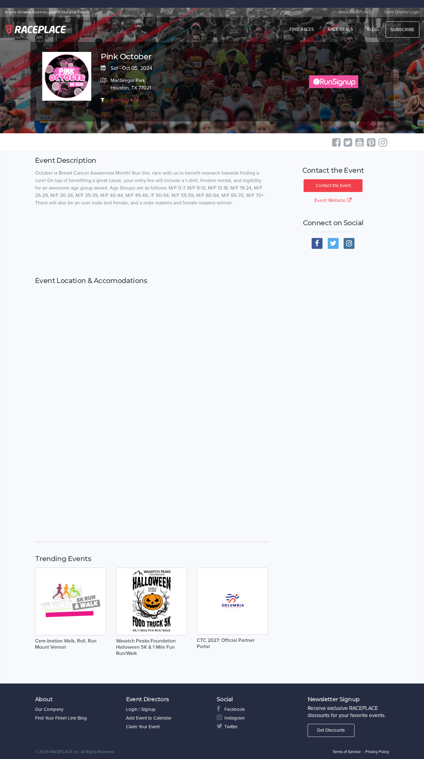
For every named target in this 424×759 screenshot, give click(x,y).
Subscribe (402, 29)
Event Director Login (402, 12)
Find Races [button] (302, 29)
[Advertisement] (151, 241)
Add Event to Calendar (149, 718)
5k (136, 100)
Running (120, 100)
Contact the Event (333, 185)
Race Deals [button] (340, 29)
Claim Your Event (143, 726)
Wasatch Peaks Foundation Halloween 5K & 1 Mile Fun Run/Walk (146, 647)
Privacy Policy (377, 751)
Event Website (330, 200)
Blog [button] (373, 29)
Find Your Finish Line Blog (61, 718)
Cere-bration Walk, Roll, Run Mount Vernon (66, 644)
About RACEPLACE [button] (355, 12)
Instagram (234, 718)
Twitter (231, 726)
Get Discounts (331, 730)
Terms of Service (346, 751)
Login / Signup (141, 709)
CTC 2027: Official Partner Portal (226, 643)
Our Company (49, 709)
